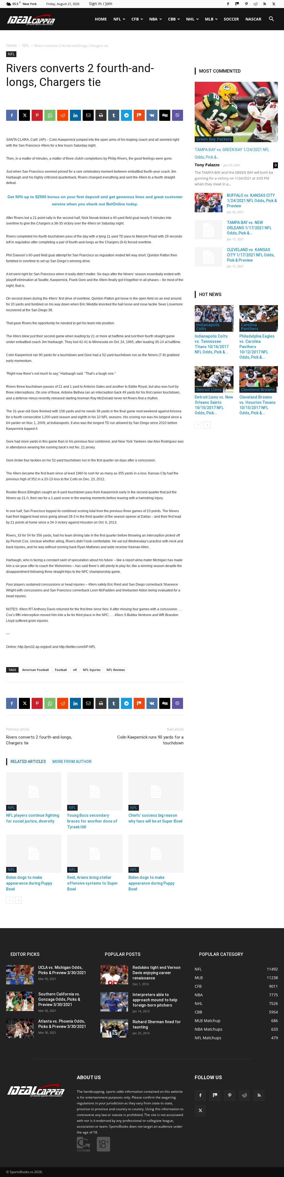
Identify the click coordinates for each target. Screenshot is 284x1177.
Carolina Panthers (249, 326)
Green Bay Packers (214, 139)
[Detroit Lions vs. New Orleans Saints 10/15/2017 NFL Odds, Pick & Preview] (214, 379)
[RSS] (264, 4)
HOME (101, 19)
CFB (135, 19)
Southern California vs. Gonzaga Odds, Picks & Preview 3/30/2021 (59, 999)
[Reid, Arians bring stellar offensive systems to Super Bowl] (94, 854)
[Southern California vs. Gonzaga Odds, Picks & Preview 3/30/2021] (20, 1001)
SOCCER (231, 19)
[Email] (88, 703)
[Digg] (164, 703)
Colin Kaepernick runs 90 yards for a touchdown (150, 740)
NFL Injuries (91, 670)
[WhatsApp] (49, 703)
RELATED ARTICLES (28, 761)
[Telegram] (126, 703)
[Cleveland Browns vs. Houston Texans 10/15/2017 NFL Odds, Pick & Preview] (258, 379)
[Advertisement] (142, 78)
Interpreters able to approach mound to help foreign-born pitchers (155, 999)
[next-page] (18, 900)
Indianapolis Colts (208, 326)
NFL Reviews (115, 670)
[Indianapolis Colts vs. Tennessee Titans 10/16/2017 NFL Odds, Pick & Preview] (214, 318)
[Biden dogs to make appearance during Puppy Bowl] (33, 854)
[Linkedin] (75, 703)
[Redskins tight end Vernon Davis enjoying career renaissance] (114, 974)
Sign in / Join (100, 3)
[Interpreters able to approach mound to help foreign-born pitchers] (114, 1002)
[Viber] (177, 703)
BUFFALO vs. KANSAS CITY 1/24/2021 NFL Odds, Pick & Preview (252, 200)
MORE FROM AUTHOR (72, 761)
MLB (209, 19)
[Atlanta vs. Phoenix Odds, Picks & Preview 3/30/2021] (20, 1028)
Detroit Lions (208, 389)
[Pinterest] (246, 4)
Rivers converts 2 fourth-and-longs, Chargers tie (39, 740)
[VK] (152, 703)
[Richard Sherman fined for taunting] (114, 1028)
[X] (274, 4)
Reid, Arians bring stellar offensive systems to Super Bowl (92, 883)
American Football (35, 670)
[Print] (100, 703)
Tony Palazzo (207, 164)
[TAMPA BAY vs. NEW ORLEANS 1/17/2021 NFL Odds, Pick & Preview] (208, 229)
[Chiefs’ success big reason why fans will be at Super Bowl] (156, 791)
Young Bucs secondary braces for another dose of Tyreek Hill (92, 821)
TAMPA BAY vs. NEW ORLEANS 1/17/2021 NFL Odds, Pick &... (249, 227)
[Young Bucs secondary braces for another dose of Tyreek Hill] (94, 791)
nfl (75, 670)
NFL (117, 19)
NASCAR (253, 19)
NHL (190, 19)
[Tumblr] (113, 703)
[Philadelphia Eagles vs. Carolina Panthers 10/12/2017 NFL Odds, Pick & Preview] (258, 318)
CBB (172, 19)
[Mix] (237, 4)
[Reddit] (255, 4)
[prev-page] (9, 900)
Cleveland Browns (258, 389)
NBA (153, 19)
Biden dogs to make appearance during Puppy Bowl (29, 883)
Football (61, 670)
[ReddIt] (62, 703)
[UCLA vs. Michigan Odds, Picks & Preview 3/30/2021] (20, 974)
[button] (271, 19)
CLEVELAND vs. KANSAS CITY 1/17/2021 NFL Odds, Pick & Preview (251, 254)
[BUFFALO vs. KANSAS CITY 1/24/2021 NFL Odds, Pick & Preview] (208, 202)
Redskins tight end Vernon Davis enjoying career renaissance (157, 972)
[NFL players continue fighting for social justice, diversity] (33, 791)
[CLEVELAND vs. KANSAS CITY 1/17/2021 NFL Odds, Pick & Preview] (208, 257)
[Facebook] (228, 4)
